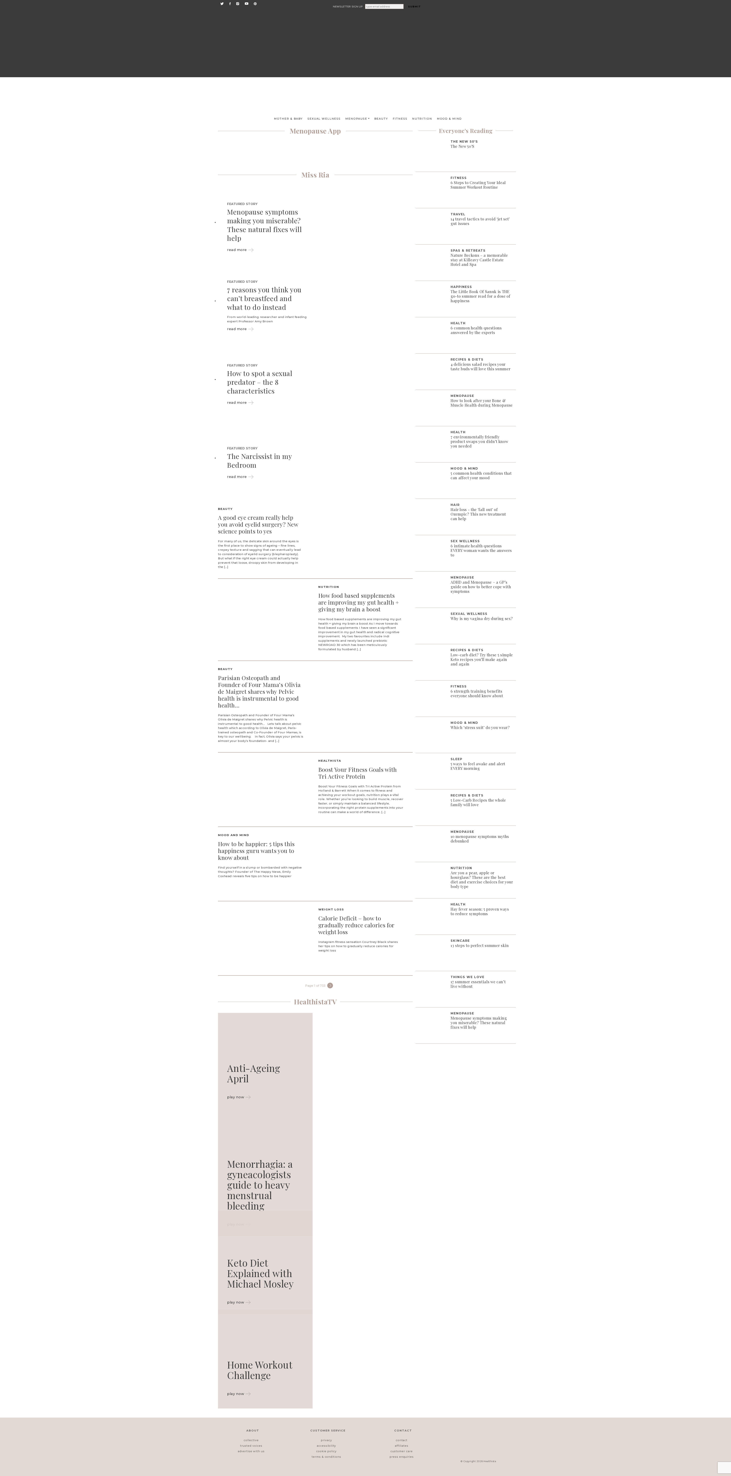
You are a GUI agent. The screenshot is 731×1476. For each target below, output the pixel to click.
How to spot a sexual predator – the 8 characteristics (259, 382)
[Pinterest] (255, 3)
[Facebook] (230, 3)
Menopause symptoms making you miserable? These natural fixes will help (264, 224)
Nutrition (422, 118)
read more (237, 250)
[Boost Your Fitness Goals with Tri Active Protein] (265, 789)
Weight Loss (331, 909)
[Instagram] (237, 3)
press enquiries (401, 1457)
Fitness (400, 118)
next (330, 985)
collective (251, 1440)
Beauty (381, 118)
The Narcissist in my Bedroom (259, 460)
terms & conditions (326, 1457)
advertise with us (251, 1451)
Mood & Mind (449, 118)
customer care (401, 1451)
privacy (326, 1440)
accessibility (326, 1445)
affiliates (401, 1445)
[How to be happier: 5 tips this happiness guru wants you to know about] (365, 864)
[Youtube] (246, 3)
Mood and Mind (233, 835)
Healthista (329, 760)
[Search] (482, 15)
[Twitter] (222, 3)
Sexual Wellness (324, 118)
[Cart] (482, 61)
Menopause (356, 118)
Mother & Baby (288, 118)
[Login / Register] (482, 32)
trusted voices (251, 1445)
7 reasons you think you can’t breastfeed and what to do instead (264, 298)
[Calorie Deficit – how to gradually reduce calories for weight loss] (265, 938)
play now (235, 1097)
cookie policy (326, 1451)
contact (402, 1440)
